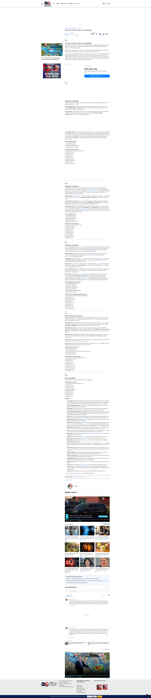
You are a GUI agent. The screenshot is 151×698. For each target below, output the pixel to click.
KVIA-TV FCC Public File (64, 683)
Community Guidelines (63, 682)
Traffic (62, 3)
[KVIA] (47, 4)
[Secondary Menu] (42, 3)
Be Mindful (70, 3)
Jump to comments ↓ (69, 480)
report (108, 605)
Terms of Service (62, 680)
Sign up (108, 587)
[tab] (69, 595)
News (54, 3)
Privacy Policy (68, 680)
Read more (107, 635)
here (87, 582)
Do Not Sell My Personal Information (66, 686)
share (105, 605)
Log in (105, 587)
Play (75, 3)
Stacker (67, 33)
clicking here (105, 580)
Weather (57, 3)
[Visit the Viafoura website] (107, 649)
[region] (87, 618)
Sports (66, 3)
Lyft (78, 50)
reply (70, 605)
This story (67, 473)
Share (78, 3)
